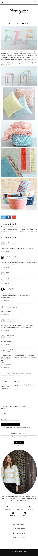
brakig (5, 226)
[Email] (2, 2)
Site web (3, 419)
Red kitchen (9, 230)
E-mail (3, 414)
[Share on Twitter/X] (13, 224)
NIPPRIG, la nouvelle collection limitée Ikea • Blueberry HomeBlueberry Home (16, 374)
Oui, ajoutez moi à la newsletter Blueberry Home (16, 427)
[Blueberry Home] (19, 9)
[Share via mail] (14, 217)
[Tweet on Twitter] (3, 217)
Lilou (7, 242)
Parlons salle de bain (28, 230)
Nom (3, 408)
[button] (35, 2)
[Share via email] (8, 224)
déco (16, 226)
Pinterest (20, 537)
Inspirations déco (22, 20)
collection (11, 226)
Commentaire (5, 388)
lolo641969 (9, 306)
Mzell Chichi (10, 335)
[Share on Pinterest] (15, 224)
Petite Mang (10, 288)
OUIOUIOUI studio (11, 256)
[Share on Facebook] (8, 217)
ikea (20, 226)
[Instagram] (5, 544)
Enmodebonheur (11, 349)
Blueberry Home (21, 551)
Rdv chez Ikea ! (19, 23)
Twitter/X (20, 524)
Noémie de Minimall (12, 319)
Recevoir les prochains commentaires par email (16, 406)
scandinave (25, 226)
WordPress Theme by (19, 554)
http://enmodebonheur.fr (7, 364)
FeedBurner (23, 445)
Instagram (19, 528)
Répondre (6, 251)
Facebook (19, 533)
